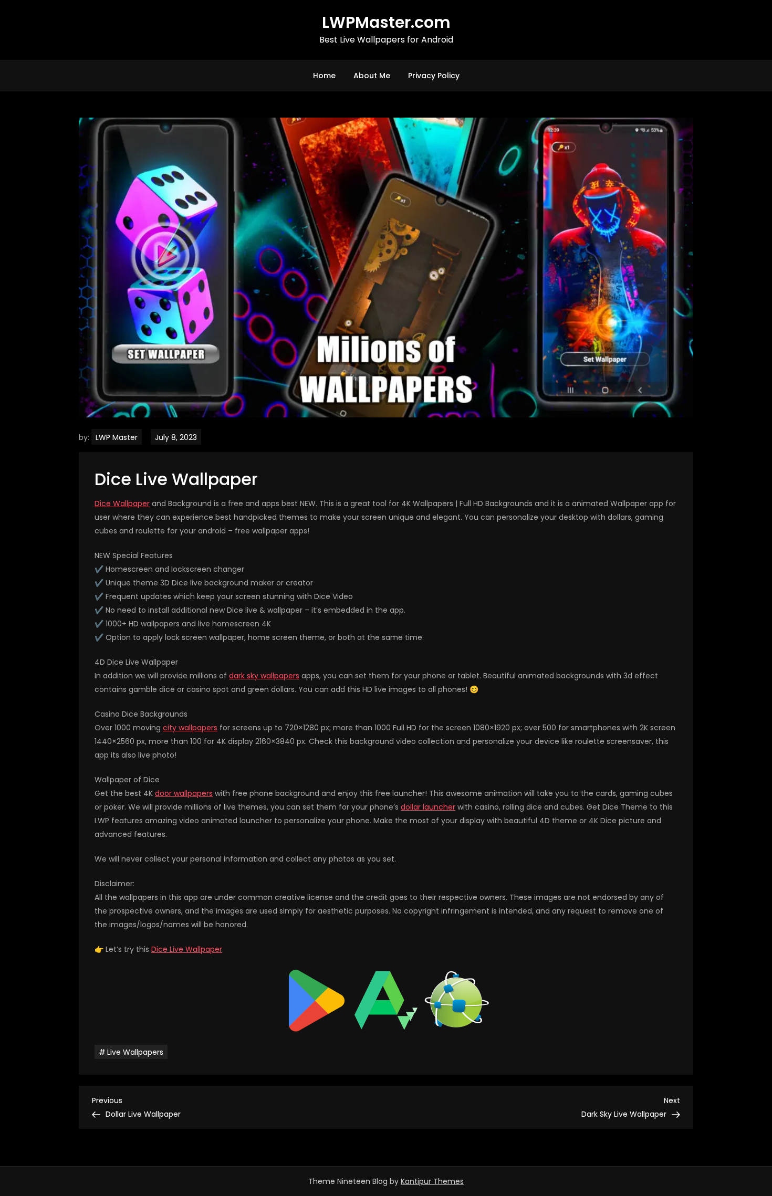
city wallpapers (190, 727)
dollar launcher (428, 807)
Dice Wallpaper (122, 503)
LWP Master (117, 437)
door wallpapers (184, 793)
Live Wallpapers (135, 1052)
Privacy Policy (434, 75)
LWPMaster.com (386, 22)
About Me (371, 75)
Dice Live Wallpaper (186, 949)
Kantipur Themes (432, 1181)
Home (324, 75)
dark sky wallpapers (264, 675)
